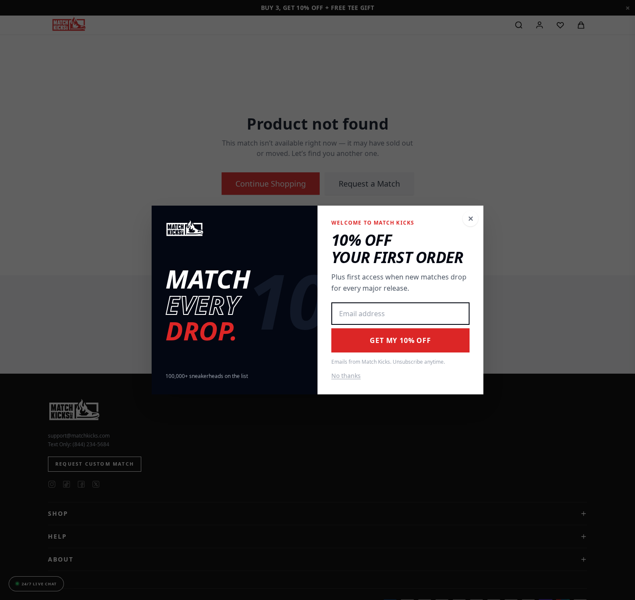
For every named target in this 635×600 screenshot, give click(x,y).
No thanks (346, 375)
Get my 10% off (400, 340)
